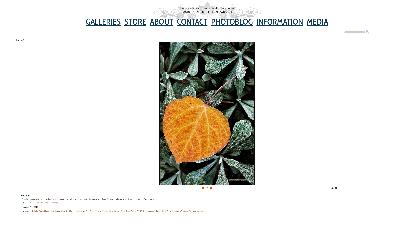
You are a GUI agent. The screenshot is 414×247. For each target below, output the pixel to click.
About (161, 22)
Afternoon (199, 211)
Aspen (98, 211)
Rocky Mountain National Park (154, 211)
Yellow (110, 211)
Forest (133, 211)
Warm (123, 211)
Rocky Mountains (45, 211)
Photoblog (232, 22)
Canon (92, 211)
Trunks (192, 211)
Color (36, 211)
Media (317, 22)
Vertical (104, 211)
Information (279, 22)
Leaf (76, 211)
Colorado (56, 211)
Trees (128, 211)
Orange (117, 211)
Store (135, 22)
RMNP (139, 211)
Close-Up (64, 211)
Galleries (103, 22)
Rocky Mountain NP (174, 211)
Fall (87, 211)
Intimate (82, 211)
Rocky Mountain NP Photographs (48, 203)
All (32, 211)
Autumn (186, 211)
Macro (71, 211)
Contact (192, 22)
